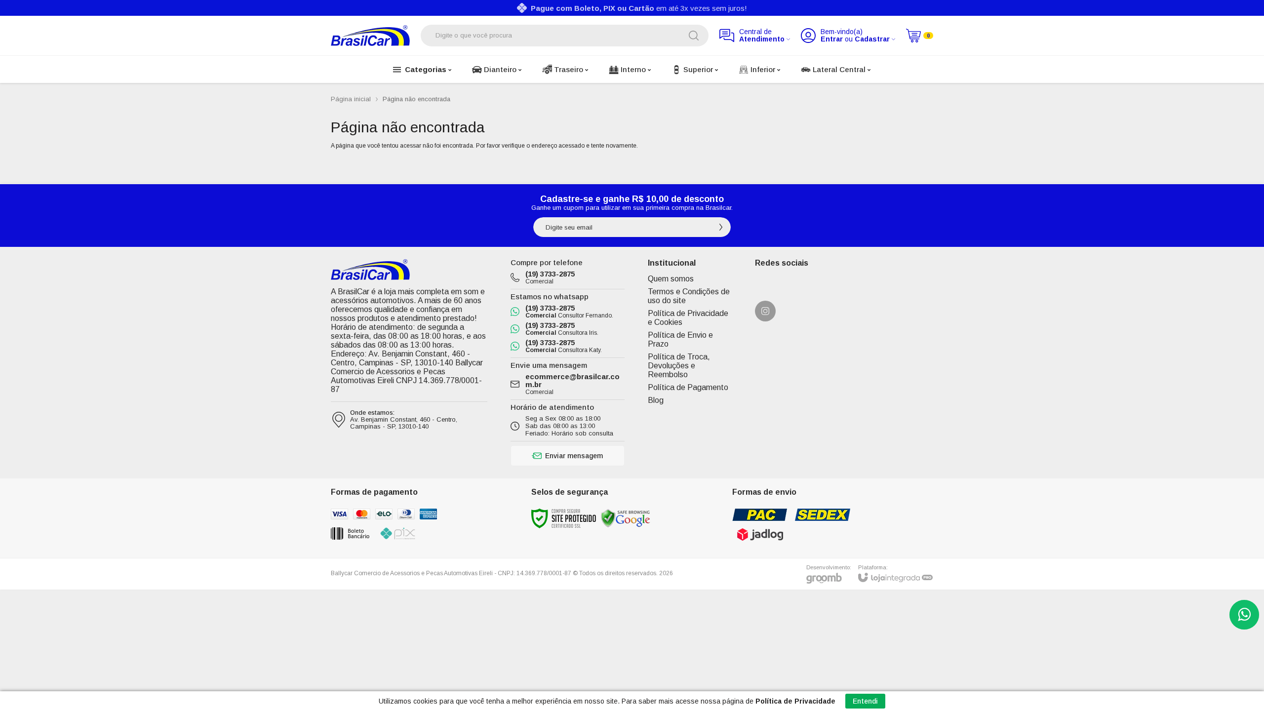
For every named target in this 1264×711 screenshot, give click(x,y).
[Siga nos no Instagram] (765, 311)
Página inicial (351, 99)
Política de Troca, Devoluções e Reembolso (679, 366)
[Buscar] (693, 35)
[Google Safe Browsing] (625, 517)
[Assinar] (721, 227)
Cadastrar (872, 39)
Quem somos (671, 279)
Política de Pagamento (688, 387)
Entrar (832, 39)
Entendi (865, 701)
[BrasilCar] (370, 35)
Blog (656, 400)
